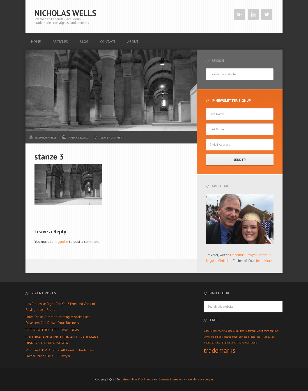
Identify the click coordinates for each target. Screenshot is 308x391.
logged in (61, 241)
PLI (222, 342)
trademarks (219, 350)
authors (207, 330)
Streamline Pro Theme (137, 379)
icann (246, 336)
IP (262, 336)
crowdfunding (211, 336)
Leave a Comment (112, 137)
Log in (209, 379)
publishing (230, 342)
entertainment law (233, 336)
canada (228, 330)
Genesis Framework (172, 379)
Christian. (225, 260)
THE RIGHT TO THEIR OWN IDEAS (52, 329)
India (252, 336)
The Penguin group (247, 342)
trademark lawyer (243, 254)
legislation (269, 336)
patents (216, 342)
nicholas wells (65, 13)
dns (221, 336)
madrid (207, 342)
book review (218, 330)
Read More (264, 260)
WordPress (195, 379)
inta (258, 336)
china (266, 330)
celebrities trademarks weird (248, 330)
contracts (274, 330)
